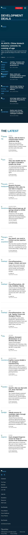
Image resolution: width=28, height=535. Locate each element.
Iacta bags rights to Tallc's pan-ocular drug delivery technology (18, 100)
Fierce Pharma (4, 515)
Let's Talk (3, 489)
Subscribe (19, 8)
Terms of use (22, 531)
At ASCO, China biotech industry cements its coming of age (12, 45)
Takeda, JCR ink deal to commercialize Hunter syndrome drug (17, 139)
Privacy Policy (4, 533)
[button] (25, 8)
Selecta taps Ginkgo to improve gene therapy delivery (17, 87)
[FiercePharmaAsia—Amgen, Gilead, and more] (4, 260)
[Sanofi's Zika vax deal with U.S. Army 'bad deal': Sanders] (4, 387)
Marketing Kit (4, 487)
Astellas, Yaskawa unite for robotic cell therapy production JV (17, 63)
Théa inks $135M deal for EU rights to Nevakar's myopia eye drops (17, 162)
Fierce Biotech (4, 510)
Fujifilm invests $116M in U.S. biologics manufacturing (17, 361)
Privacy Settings (13, 533)
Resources (3, 500)
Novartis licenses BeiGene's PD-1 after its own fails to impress (17, 187)
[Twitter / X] (5, 474)
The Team (3, 482)
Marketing (11, 183)
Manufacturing (12, 206)
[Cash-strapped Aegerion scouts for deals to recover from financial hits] (4, 436)
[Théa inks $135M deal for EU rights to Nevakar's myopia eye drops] (3, 159)
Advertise (3, 484)
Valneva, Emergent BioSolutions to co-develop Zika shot (15, 338)
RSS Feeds (3, 502)
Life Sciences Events (5, 523)
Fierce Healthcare (5, 513)
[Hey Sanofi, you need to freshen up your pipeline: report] (5, 242)
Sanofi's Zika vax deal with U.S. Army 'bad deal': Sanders (18, 389)
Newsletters (3, 497)
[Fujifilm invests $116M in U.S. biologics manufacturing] (5, 359)
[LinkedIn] (2, 474)
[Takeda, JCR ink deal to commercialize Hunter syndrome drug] (4, 137)
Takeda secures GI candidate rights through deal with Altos (17, 414)
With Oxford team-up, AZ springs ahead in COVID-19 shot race (17, 210)
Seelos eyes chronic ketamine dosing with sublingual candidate (16, 112)
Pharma (3, 41)
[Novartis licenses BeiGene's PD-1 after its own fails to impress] (5, 185)
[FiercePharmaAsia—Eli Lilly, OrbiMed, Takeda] (4, 283)
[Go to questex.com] (4, 529)
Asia (10, 259)
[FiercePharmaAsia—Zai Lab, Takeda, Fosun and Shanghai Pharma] (4, 312)
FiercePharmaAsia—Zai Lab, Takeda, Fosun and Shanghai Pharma (17, 314)
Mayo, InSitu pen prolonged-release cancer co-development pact (18, 75)
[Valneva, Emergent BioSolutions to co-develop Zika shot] (3, 336)
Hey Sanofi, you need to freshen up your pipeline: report (17, 240)
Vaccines (11, 335)
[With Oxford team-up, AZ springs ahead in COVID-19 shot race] (5, 207)
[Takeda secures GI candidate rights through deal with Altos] (4, 412)
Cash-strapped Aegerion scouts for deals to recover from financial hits (18, 438)
